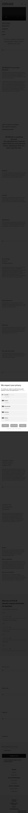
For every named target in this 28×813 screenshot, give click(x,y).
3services (6, 408)
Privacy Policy (9, 428)
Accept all (22, 425)
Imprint (13, 428)
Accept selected (14, 425)
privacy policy (22, 390)
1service (6, 402)
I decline (5, 425)
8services (6, 396)
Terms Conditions (18, 428)
